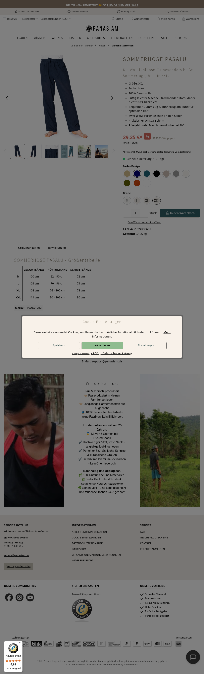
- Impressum (80, 353)
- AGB (95, 353)
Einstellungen (145, 345)
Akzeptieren (102, 345)
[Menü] (20, 643)
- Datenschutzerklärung (116, 353)
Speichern (59, 345)
